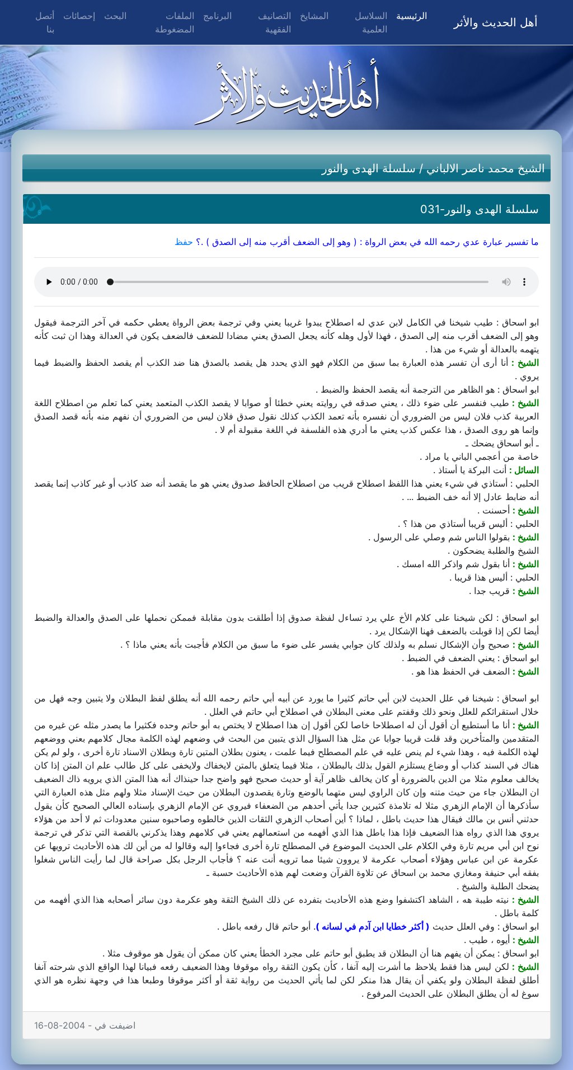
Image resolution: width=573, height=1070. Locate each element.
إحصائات (79, 15)
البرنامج (217, 15)
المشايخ (314, 15)
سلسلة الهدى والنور (369, 168)
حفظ (184, 241)
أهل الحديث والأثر (496, 22)
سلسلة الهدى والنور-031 (479, 209)
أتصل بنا (44, 22)
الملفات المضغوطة (174, 22)
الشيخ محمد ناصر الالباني (485, 168)
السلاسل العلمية (371, 22)
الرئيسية (409, 15)
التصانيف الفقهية (274, 22)
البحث (115, 15)
